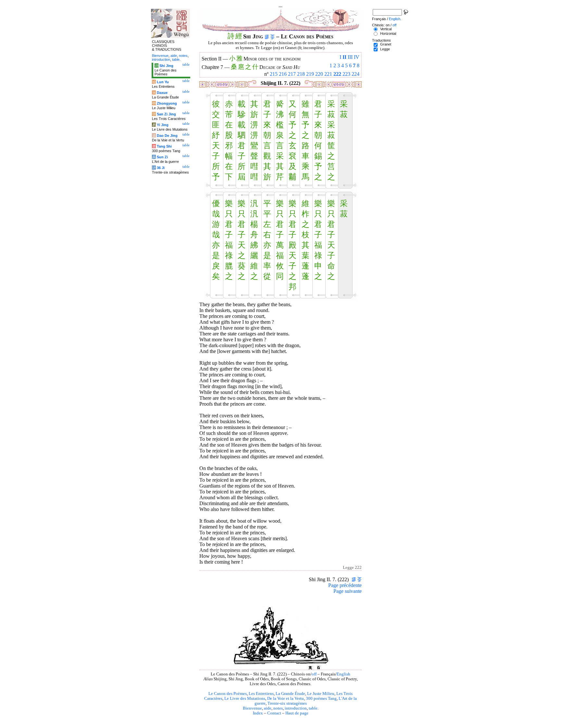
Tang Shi (164, 146)
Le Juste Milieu (320, 693)
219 (310, 74)
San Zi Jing (166, 114)
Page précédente (345, 585)
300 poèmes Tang (321, 698)
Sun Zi (162, 157)
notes (278, 708)
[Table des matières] (272, 36)
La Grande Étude (290, 693)
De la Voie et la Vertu (285, 698)
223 (346, 74)
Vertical (386, 29)
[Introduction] (267, 36)
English (343, 674)
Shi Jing (166, 66)
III (350, 57)
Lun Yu (163, 82)
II (344, 57)
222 (337, 74)
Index (258, 713)
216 (283, 74)
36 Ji (161, 168)
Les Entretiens (261, 693)
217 (292, 74)
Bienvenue (252, 708)
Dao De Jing (167, 135)
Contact (274, 713)
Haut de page (296, 713)
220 (319, 74)
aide (267, 708)
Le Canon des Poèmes (227, 693)
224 (355, 74)
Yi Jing (162, 125)
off (314, 674)
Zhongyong (167, 103)
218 (301, 74)
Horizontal (388, 33)
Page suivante (347, 591)
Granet (385, 44)
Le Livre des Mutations (244, 698)
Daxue (162, 93)
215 (274, 74)
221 (328, 74)
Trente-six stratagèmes (287, 703)
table (313, 708)
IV (356, 57)
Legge (385, 49)
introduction (296, 708)
